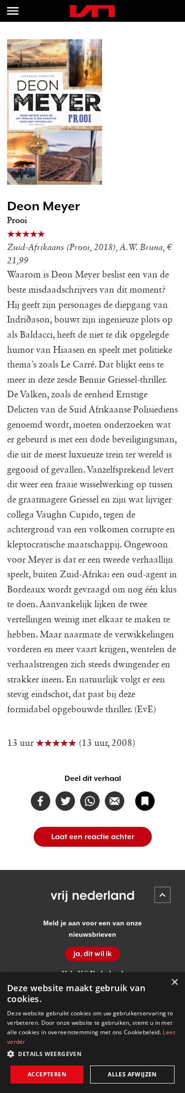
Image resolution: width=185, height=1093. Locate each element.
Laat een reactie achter (92, 837)
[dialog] (92, 1032)
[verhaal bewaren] (145, 801)
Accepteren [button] (47, 1074)
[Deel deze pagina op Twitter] (65, 801)
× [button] (174, 982)
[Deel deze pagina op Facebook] (40, 801)
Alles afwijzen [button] (132, 1074)
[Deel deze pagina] (114, 801)
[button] (92, 1054)
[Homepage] (92, 11)
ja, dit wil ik (93, 954)
